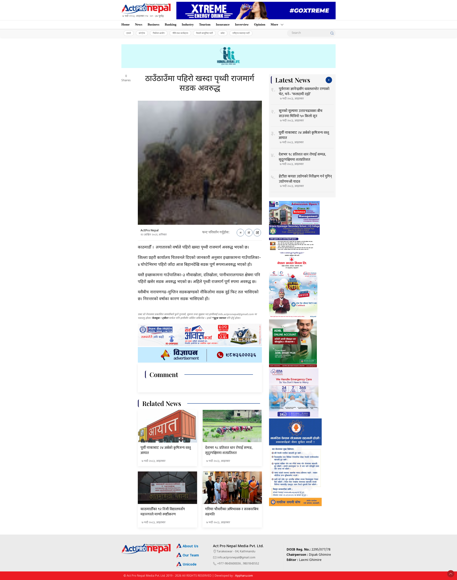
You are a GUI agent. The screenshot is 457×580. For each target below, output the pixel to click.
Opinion (259, 24)
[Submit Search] (332, 33)
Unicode (189, 565)
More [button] (274, 24)
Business (153, 24)
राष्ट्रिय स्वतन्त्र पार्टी (241, 33)
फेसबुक (156, 318)
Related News (161, 403)
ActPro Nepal (149, 230)
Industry (188, 24)
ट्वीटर (165, 318)
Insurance (223, 24)
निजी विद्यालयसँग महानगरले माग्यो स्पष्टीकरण (162, 511)
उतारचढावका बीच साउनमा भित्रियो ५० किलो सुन (300, 113)
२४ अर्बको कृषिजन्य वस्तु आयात (165, 450)
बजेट (223, 33)
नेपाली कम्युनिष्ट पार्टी (204, 33)
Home (125, 24)
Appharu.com (244, 576)
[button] (450, 573)
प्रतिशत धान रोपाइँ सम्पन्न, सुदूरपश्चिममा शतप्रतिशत (228, 450)
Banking (170, 24)
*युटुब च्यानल (219, 318)
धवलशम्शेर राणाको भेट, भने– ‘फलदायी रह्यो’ (304, 91)
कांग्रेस (142, 33)
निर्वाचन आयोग (159, 33)
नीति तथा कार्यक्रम (180, 33)
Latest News (292, 80)
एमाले (128, 33)
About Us (190, 546)
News (138, 24)
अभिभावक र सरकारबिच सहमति (231, 511)
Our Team (190, 555)
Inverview (242, 24)
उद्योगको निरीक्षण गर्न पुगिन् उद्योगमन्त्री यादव (305, 179)
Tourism (204, 24)
